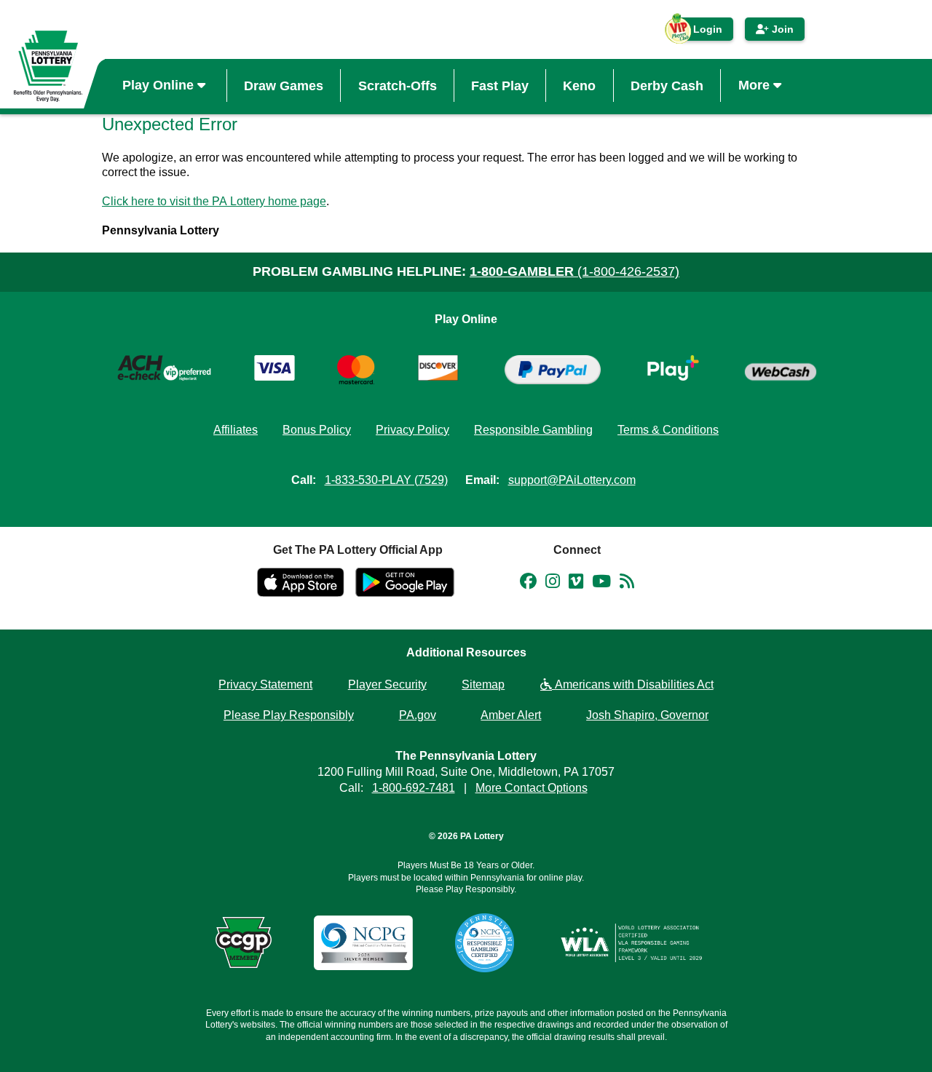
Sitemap (483, 684)
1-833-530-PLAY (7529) (386, 480)
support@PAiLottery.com (572, 480)
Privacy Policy (412, 430)
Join (781, 29)
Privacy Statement (265, 684)
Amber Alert (511, 715)
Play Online (159, 85)
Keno (579, 85)
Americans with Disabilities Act (633, 684)
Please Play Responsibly (289, 715)
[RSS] (627, 583)
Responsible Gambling (533, 430)
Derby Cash (667, 85)
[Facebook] (528, 583)
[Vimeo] (576, 583)
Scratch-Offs (397, 85)
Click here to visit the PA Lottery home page (214, 201)
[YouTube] (601, 583)
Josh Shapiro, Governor (647, 715)
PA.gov (417, 715)
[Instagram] (552, 583)
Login (700, 32)
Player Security (387, 684)
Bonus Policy (317, 430)
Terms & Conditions (668, 430)
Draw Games (283, 85)
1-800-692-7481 (413, 788)
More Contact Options (531, 788)
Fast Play (500, 85)
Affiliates (235, 430)
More (755, 85)
